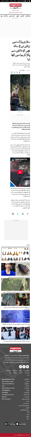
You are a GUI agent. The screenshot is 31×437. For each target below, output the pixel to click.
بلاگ (28, 412)
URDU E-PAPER (13, 1)
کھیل (17, 16)
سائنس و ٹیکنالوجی (24, 410)
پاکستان (5, 16)
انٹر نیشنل (26, 388)
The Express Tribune (8, 395)
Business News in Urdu (8, 388)
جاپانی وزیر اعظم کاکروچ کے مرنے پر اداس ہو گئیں (19, 277)
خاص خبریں (12, 16)
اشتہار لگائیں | (11, 12)
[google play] (10, 424)
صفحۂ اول (28, 16)
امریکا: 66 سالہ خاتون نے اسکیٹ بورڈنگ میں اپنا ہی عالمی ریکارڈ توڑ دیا (16, 308)
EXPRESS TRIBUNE (5, 1)
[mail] (13, 214)
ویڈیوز (27, 417)
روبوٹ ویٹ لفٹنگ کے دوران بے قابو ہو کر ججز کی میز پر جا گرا (16, 341)
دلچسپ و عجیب (25, 399)
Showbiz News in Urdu (8, 379)
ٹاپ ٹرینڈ (27, 397)
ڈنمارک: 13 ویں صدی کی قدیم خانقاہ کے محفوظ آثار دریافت (16, 292)
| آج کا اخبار (20, 12)
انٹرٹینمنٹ (26, 392)
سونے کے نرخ (26, 403)
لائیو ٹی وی (16, 12)
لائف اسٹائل (26, 395)
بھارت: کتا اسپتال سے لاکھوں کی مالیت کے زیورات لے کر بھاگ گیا (16, 325)
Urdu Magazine (6, 390)
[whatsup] (18, 214)
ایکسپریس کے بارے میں (26, 373)
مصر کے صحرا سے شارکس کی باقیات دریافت (20, 262)
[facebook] (27, 214)
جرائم (28, 419)
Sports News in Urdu (7, 382)
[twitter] (23, 214)
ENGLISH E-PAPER (21, 1)
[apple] (21, 424)
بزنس (28, 414)
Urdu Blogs (5, 392)
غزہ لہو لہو (27, 384)
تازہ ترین (22, 16)
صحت (27, 401)
